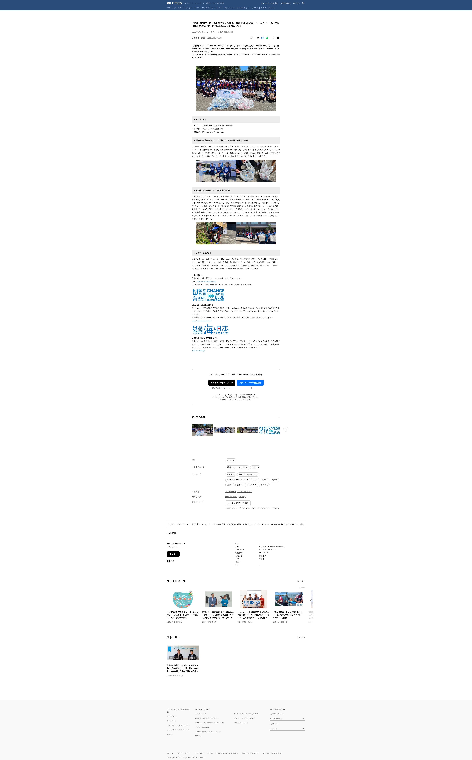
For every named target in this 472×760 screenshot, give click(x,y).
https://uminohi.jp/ (198, 351)
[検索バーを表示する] (303, 3)
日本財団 (231, 474)
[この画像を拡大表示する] (202, 430)
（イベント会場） (244, 492)
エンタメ (205, 8)
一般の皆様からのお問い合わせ (272, 753)
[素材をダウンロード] (274, 38)
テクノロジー (177, 8)
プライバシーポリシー (183, 753)
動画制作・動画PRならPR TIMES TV (207, 718)
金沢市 (274, 480)
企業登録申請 (285, 3)
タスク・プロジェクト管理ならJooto (246, 714)
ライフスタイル (243, 8)
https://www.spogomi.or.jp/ (206, 281)
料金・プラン (171, 721)
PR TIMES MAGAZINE (202, 727)
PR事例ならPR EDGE (241, 723)
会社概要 (170, 753)
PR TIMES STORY (200, 714)
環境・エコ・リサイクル (237, 467)
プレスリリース (182, 524)
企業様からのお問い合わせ (250, 753)
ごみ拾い (240, 485)
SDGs (255, 480)
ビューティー (216, 8)
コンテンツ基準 (199, 753)
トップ (170, 524)
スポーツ (271, 8)
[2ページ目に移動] (301, 587)
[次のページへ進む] (285, 429)
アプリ (197, 8)
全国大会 (252, 485)
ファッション (229, 8)
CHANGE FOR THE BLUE (237, 480)
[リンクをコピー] (278, 38)
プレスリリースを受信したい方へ (178, 725)
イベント (231, 460)
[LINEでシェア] (267, 38)
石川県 (264, 480)
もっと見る (301, 581)
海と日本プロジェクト (248, 474)
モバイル (188, 8)
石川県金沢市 (230, 492)
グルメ (263, 8)
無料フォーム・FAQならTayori (244, 718)
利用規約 (210, 753)
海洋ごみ (264, 485)
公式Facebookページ (277, 714)
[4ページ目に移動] (303, 587)
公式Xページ (274, 724)
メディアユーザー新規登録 (250, 383)
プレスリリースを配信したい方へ (178, 730)
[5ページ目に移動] (304, 587)
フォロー (173, 554)
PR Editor (198, 736)
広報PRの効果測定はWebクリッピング (208, 731)
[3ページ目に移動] (302, 587)
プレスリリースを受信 (269, 3)
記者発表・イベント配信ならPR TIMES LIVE (209, 723)
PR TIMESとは (172, 716)
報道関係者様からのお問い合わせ (227, 753)
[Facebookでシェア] (262, 38)
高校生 (230, 485)
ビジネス (254, 8)
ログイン (296, 3)
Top (168, 8)
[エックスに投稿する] (258, 38)
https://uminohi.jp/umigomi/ (202, 321)
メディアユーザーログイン (222, 383)
